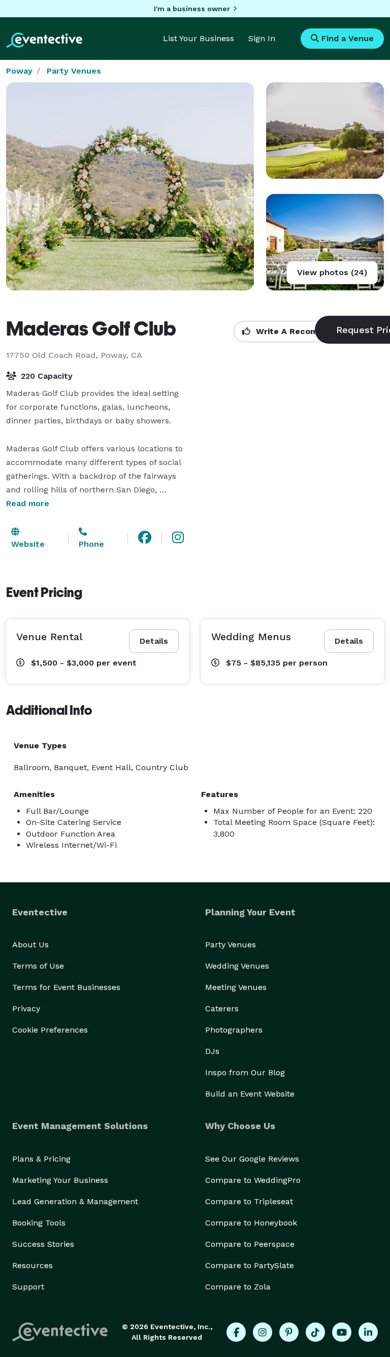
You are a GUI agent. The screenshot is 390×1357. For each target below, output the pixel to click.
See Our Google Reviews (252, 1159)
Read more (27, 503)
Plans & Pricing (41, 1159)
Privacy (26, 1008)
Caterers (222, 1008)
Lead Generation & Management (75, 1201)
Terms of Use (38, 966)
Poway (19, 71)
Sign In (261, 38)
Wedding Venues (237, 966)
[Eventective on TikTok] (315, 1332)
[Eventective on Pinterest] (289, 1332)
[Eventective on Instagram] (262, 1332)
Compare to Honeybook (251, 1223)
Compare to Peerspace (250, 1244)
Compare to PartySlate (249, 1265)
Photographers (234, 1030)
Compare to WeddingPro (253, 1180)
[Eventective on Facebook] (236, 1332)
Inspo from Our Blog (245, 1072)
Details (154, 641)
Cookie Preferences (50, 1030)
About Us (30, 944)
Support (28, 1287)
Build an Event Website (250, 1094)
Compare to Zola (238, 1287)
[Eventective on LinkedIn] (368, 1332)
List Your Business (198, 38)
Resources (32, 1265)
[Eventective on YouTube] (341, 1332)
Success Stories (43, 1244)
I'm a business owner (192, 9)
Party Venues (74, 71)
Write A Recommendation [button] (308, 331)
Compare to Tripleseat (249, 1201)
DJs (212, 1051)
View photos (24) (332, 272)
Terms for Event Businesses (66, 987)
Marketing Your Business (60, 1180)
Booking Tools (39, 1223)
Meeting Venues (236, 987)
